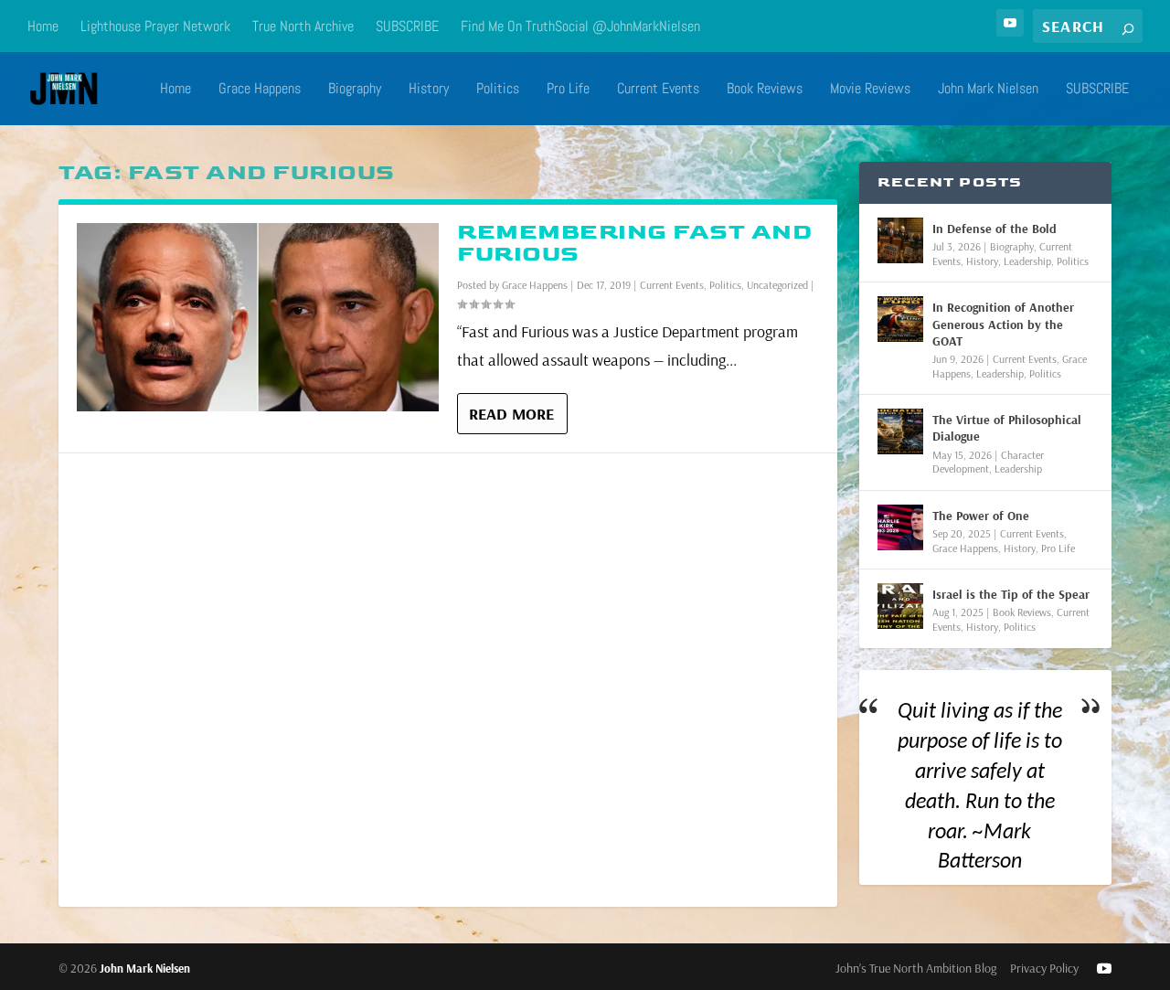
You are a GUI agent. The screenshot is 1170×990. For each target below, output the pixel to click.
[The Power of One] (900, 527)
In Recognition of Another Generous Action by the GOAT (1003, 323)
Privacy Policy (1044, 968)
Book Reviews (765, 89)
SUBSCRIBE (407, 26)
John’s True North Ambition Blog (915, 968)
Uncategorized (777, 285)
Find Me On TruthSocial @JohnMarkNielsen (580, 26)
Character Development (988, 462)
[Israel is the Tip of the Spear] (900, 606)
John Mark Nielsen (988, 89)
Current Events (658, 89)
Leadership (1027, 261)
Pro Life (568, 89)
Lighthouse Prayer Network (155, 26)
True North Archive (303, 26)
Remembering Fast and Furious (634, 243)
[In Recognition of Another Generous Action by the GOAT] (900, 319)
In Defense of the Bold (994, 228)
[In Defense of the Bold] (900, 240)
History (429, 89)
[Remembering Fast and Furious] (258, 317)
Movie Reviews (870, 89)
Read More (511, 413)
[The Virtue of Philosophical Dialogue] (900, 431)
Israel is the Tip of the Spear (1011, 594)
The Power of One (980, 515)
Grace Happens (259, 89)
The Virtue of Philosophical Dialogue (1006, 427)
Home (42, 26)
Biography (354, 89)
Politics (497, 89)
